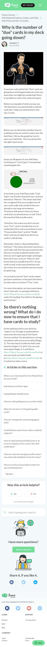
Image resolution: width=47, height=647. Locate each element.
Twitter (24, 582)
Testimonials (29, 638)
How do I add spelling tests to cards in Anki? (23, 401)
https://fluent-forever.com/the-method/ (22, 294)
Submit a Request (23, 549)
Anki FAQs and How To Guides (15, 20)
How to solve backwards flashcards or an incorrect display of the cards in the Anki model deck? (22, 443)
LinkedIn (35, 582)
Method (4, 620)
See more (9, 474)
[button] (40, 5)
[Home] (11, 5)
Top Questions (30, 620)
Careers (4, 640)
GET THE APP (28, 5)
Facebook (12, 582)
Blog (3, 628)
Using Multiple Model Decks (16, 394)
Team (4, 638)
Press (27, 640)
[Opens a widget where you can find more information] (38, 643)
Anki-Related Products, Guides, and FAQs (20, 18)
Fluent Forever (8, 15)
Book (3, 624)
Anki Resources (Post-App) (16, 386)
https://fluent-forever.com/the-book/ (23, 358)
